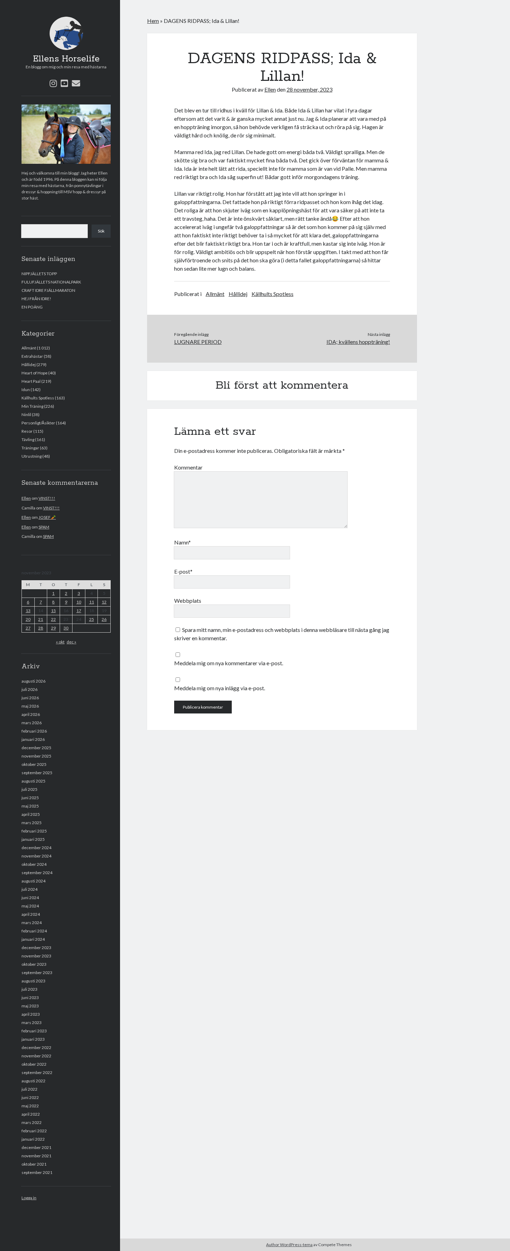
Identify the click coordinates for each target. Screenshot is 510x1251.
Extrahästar (32, 356)
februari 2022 (34, 1130)
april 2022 (31, 1114)
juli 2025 (29, 789)
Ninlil (26, 414)
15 (53, 610)
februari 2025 (34, 831)
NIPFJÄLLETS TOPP (39, 273)
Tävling (28, 439)
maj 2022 (30, 1105)
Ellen (26, 498)
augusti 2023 (33, 980)
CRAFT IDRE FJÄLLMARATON (48, 290)
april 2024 (31, 914)
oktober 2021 (34, 1164)
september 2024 (37, 872)
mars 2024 (32, 922)
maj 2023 (30, 1005)
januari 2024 (33, 939)
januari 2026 (33, 739)
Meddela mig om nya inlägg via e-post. (219, 688)
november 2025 (36, 756)
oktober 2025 (34, 764)
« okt (60, 641)
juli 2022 (29, 1089)
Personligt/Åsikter (38, 422)
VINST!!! (47, 498)
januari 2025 (33, 839)
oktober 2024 (34, 864)
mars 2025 (32, 822)
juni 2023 (30, 997)
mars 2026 (32, 722)
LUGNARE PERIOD (198, 341)
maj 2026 (30, 706)
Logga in (29, 1197)
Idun (26, 389)
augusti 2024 (33, 881)
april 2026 (31, 714)
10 (78, 602)
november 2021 (36, 1155)
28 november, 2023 (309, 89)
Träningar (30, 447)
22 (53, 619)
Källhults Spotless (38, 397)
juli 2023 (29, 989)
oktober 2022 (34, 1064)
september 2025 (37, 772)
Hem (153, 20)
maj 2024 (30, 905)
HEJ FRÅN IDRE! (36, 298)
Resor (27, 431)
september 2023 (37, 972)
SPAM (44, 527)
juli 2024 (29, 889)
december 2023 (36, 947)
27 (28, 628)
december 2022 (36, 1047)
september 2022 (37, 1072)
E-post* (183, 571)
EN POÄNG (32, 307)
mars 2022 (32, 1122)
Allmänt (29, 347)
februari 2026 (34, 731)
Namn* (182, 542)
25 (91, 619)
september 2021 (37, 1172)
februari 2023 (34, 1030)
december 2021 (36, 1147)
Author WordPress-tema (289, 1244)
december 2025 (36, 747)
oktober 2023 (34, 964)
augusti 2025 (33, 781)
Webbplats (187, 600)
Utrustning (32, 456)
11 (91, 602)
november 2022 (36, 1055)
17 (78, 610)
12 (104, 602)
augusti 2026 (33, 681)
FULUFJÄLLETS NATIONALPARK (51, 282)
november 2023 (36, 955)
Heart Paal (31, 381)
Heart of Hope (35, 372)
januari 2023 (33, 1039)
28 (40, 628)
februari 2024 (34, 930)
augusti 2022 (33, 1080)
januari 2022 (33, 1139)
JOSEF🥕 (47, 517)
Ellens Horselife (66, 59)
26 (104, 619)
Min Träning (32, 406)
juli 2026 (29, 689)
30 (65, 628)
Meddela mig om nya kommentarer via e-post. (228, 663)
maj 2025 (30, 806)
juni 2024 (30, 897)
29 (53, 628)
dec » (71, 641)
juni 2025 (30, 797)
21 (40, 619)
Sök (101, 231)
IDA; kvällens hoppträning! (358, 341)
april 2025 (31, 814)
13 (28, 610)
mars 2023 (32, 1022)
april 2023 (31, 1014)
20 (28, 619)
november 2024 (36, 856)
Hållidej (29, 364)
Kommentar (188, 467)
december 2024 (36, 847)
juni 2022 (30, 1097)
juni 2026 (30, 697)
